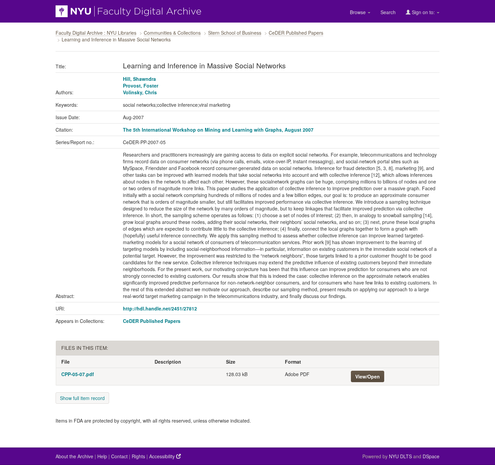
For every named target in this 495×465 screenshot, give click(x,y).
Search (388, 12)
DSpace (431, 456)
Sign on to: (423, 12)
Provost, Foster (140, 85)
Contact (119, 456)
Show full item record (82, 398)
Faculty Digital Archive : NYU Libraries (96, 32)
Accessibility (162, 456)
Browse (358, 12)
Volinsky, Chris (140, 92)
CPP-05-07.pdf (77, 374)
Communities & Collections (172, 32)
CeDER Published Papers (296, 32)
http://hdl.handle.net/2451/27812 (160, 308)
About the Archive (74, 456)
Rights (138, 456)
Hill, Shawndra (139, 78)
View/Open (367, 376)
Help (102, 456)
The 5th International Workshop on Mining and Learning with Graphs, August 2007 (218, 129)
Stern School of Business (234, 32)
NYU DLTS (400, 456)
